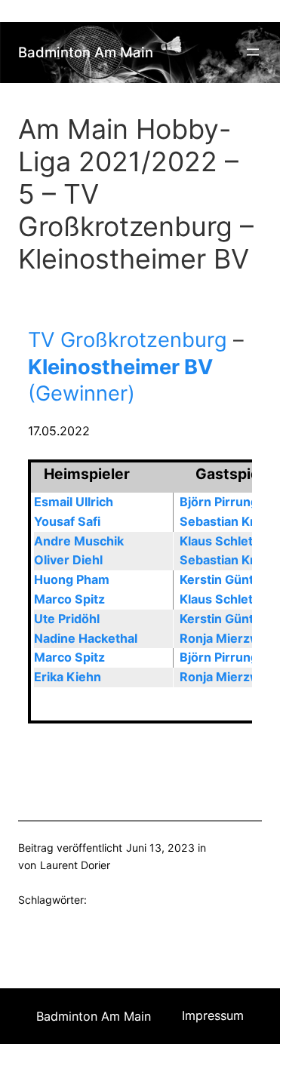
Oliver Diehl (68, 559)
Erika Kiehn (67, 676)
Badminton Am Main (85, 52)
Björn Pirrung (219, 501)
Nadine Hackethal (85, 638)
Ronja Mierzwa (223, 638)
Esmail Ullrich (73, 501)
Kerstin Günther (227, 579)
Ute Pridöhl (67, 618)
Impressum (213, 1015)
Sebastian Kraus (228, 521)
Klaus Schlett (218, 540)
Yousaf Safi (67, 521)
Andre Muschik (79, 540)
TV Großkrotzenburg (127, 339)
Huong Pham (71, 579)
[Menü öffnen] (253, 52)
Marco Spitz (69, 599)
